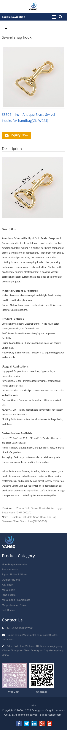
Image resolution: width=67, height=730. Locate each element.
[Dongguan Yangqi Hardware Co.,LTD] (33, 9)
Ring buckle (9, 594)
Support (44, 714)
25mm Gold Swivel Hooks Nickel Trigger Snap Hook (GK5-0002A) (32, 510)
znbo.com (55, 714)
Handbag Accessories (14, 564)
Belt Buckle (8, 609)
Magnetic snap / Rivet (14, 604)
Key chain (7, 584)
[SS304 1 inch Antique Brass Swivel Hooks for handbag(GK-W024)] (33, 77)
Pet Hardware (10, 569)
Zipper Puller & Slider (14, 574)
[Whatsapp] (41, 686)
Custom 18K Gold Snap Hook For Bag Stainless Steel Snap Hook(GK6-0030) (29, 519)
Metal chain (8, 589)
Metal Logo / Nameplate (16, 599)
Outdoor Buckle (11, 579)
